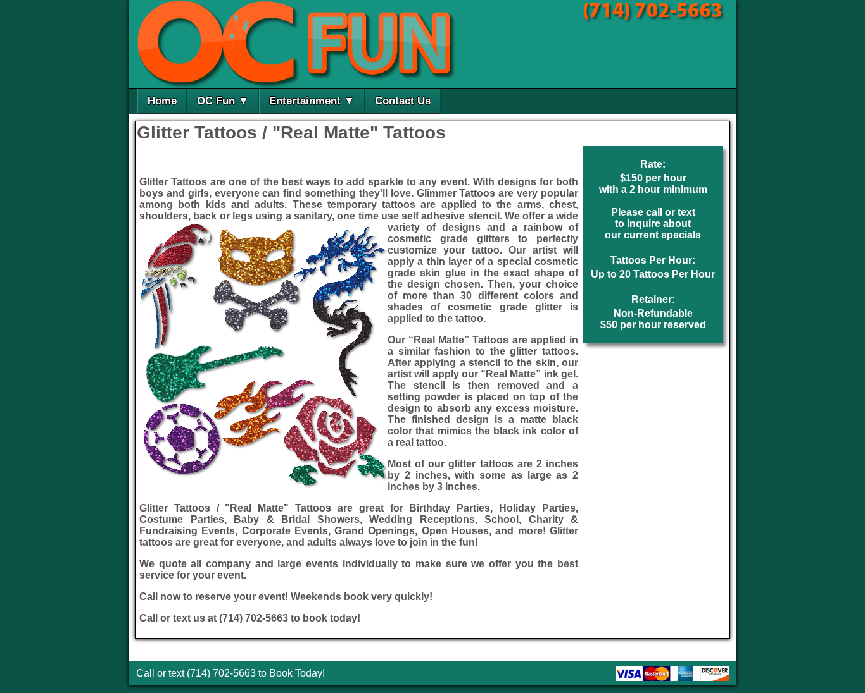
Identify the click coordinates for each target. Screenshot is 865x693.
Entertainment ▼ (312, 100)
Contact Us (403, 100)
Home (162, 100)
